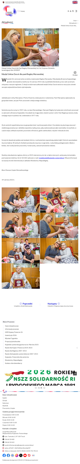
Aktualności (73, 23)
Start (75, 20)
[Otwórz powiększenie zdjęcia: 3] (21, 225)
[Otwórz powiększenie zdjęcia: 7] (21, 276)
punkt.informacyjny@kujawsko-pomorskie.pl (19, 445)
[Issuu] (29, 455)
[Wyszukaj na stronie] (19, 11)
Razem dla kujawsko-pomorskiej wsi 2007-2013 (21, 354)
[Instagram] (16, 455)
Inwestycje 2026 (11, 335)
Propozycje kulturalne (12, 341)
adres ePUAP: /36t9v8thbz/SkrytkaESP (17, 448)
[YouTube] (25, 455)
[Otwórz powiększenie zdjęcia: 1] (21, 200)
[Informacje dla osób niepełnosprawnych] (72, 11)
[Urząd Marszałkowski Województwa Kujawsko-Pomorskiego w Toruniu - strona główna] (9, 11)
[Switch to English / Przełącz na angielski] (75, 2)
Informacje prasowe (12, 329)
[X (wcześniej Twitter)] (20, 455)
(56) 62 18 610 (9, 442)
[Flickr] (33, 455)
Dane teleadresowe (12, 326)
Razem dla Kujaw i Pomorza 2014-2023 (18, 348)
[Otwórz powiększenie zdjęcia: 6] (59, 250)
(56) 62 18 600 (9, 439)
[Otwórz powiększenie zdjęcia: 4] (59, 225)
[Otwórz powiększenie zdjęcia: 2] (59, 200)
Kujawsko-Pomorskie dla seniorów (17, 357)
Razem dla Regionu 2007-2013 (16, 351)
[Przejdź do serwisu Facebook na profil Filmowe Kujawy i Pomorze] (12, 455)
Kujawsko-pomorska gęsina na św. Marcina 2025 (22, 344)
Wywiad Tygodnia (11, 338)
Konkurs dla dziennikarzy (13, 363)
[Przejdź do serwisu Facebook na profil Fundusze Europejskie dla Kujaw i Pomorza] (8, 455)
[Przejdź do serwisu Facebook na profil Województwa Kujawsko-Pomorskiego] (4, 455)
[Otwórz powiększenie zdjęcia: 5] (21, 250)
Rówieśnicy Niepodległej (13, 360)
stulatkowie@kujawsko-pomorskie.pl (51, 158)
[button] (40, 378)
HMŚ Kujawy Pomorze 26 (14, 332)
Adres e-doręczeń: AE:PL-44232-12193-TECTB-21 (21, 451)
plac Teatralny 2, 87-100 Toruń (15, 436)
